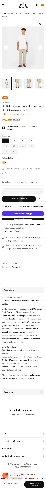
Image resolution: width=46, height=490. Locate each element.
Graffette (30, 474)
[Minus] (5, 191)
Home (4, 13)
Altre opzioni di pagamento (23, 219)
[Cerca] (37, 5)
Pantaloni (16, 267)
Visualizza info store (13, 231)
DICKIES (5, 103)
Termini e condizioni (34, 206)
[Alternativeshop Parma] (23, 5)
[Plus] (41, 191)
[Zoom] (39, 23)
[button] (40, 47)
